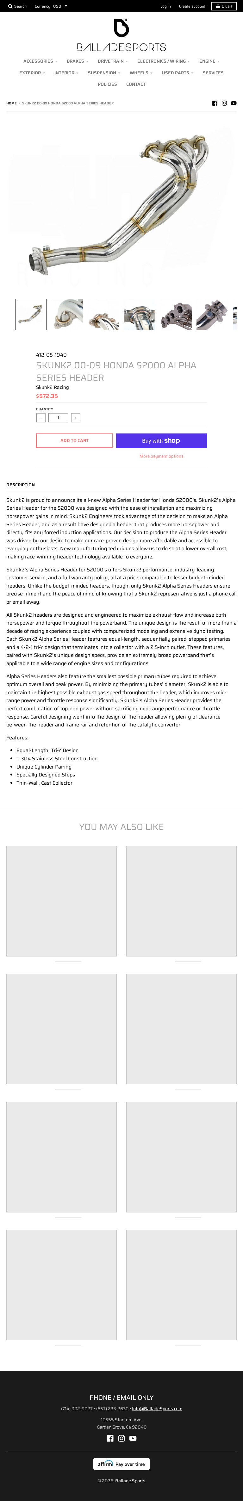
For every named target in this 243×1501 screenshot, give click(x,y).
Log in (165, 6)
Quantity (44, 409)
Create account (192, 6)
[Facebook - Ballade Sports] (215, 103)
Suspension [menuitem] (102, 72)
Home (11, 103)
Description (20, 484)
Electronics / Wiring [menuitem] (161, 61)
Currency (42, 6)
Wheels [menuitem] (139, 72)
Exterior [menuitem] (30, 72)
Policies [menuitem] (107, 84)
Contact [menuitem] (136, 84)
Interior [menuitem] (64, 72)
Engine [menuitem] (207, 61)
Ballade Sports (130, 1480)
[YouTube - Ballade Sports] (234, 103)
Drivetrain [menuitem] (111, 61)
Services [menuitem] (213, 72)
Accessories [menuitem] (38, 61)
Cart (227, 6)
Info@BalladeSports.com (157, 1408)
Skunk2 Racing (52, 387)
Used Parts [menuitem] (175, 72)
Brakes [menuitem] (75, 61)
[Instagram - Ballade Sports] (224, 103)
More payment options (161, 456)
